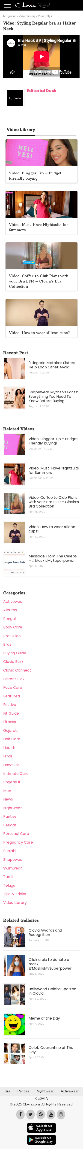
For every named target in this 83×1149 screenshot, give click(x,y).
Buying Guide (14, 653)
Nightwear (12, 808)
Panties (10, 816)
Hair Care (11, 739)
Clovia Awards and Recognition (45, 932)
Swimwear (12, 868)
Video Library (27, 16)
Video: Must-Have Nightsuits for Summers (54, 470)
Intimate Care (16, 773)
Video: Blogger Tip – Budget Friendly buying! (53, 441)
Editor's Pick (14, 679)
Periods (10, 825)
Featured (11, 696)
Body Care (12, 627)
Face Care (12, 687)
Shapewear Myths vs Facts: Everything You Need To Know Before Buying (53, 396)
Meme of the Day (44, 1018)
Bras (7, 644)
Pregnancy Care (18, 842)
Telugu (9, 885)
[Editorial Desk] (15, 105)
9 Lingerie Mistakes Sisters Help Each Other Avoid (52, 365)
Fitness (9, 721)
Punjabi (9, 850)
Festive (9, 704)
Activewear (13, 601)
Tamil (8, 876)
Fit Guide (11, 713)
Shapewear (13, 859)
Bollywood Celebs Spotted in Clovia (52, 991)
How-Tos (11, 765)
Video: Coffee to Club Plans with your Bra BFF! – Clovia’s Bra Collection (54, 502)
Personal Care (16, 833)
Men (7, 790)
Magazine (9, 16)
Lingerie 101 (13, 782)
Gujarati (10, 730)
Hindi (7, 756)
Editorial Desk (41, 90)
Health (9, 747)
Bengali (9, 618)
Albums (10, 610)
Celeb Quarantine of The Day (51, 1050)
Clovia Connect (17, 670)
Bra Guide (12, 636)
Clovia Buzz (13, 661)
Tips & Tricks (14, 894)
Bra (7, 1091)
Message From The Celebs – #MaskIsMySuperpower (53, 558)
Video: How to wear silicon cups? (52, 529)
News (8, 799)
